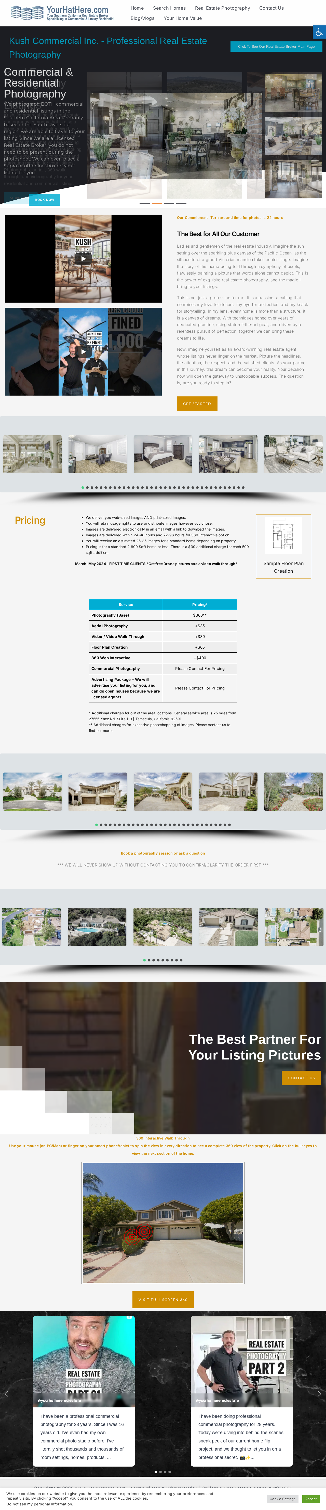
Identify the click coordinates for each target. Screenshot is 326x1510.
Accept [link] (311, 1499)
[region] (163, 117)
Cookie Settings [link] (282, 1499)
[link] (319, 32)
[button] (145, 203)
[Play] (83, 259)
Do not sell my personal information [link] (39, 1504)
